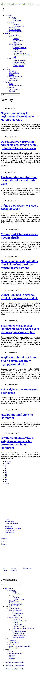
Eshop (11, 75)
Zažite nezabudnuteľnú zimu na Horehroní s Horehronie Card (19, 180)
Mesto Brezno (14, 28)
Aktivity (7, 33)
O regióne (12, 17)
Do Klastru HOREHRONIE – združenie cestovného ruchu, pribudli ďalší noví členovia (19, 145)
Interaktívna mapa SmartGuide (15, 77)
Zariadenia (12, 71)
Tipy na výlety (14, 35)
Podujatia (12, 58)
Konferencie (13, 80)
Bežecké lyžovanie (19, 48)
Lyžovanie (16, 46)
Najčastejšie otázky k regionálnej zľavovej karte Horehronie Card (17, 116)
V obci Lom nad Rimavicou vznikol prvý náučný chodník (19, 296)
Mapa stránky (10, 532)
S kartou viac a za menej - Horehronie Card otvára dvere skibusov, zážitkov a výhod (20, 329)
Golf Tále (16, 42)
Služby (7, 69)
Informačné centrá (15, 85)
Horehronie (9, 15)
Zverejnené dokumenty (13, 528)
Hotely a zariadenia (11, 523)
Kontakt (7, 82)
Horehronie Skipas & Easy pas (24, 628)
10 (6, 469)
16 (6, 479)
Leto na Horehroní (15, 37)
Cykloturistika (18, 40)
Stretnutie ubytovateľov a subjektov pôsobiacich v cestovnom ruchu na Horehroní (17, 442)
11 (6, 470)
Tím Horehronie (14, 89)
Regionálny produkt (15, 31)
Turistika (16, 39)
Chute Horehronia (15, 30)
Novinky (16, 24)
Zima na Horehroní (15, 44)
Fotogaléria (17, 21)
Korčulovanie (17, 51)
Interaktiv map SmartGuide (14, 662)
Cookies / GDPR (11, 530)
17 (6, 481)
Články (11, 22)
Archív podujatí (18, 66)
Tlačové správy (18, 26)
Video (15, 19)
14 (6, 476)
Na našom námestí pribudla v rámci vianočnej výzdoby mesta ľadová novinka (19, 264)
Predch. (7, 463)
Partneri (12, 91)
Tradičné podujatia (19, 64)
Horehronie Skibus (19, 53)
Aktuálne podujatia (19, 60)
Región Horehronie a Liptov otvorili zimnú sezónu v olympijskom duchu (18, 361)
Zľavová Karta (14, 73)
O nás (11, 84)
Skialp (15, 49)
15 (6, 478)
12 (6, 472)
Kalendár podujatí (19, 62)
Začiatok (8, 461)
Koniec (7, 485)
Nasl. (7, 483)
